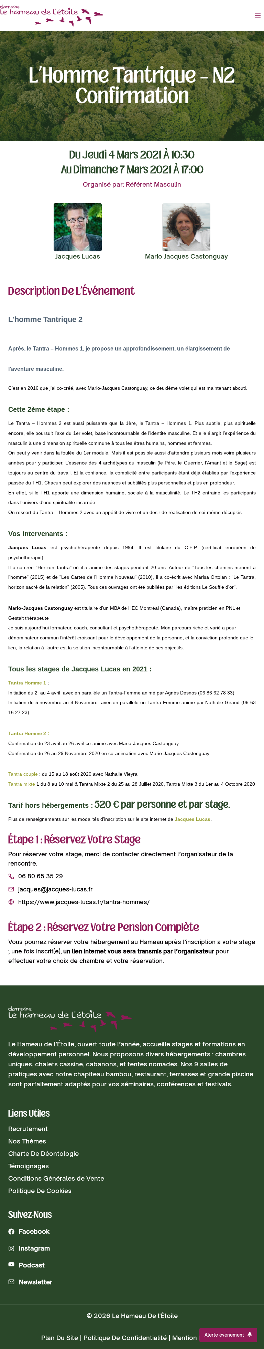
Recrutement (28, 1128)
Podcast (32, 1265)
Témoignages (28, 1166)
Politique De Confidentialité (125, 1337)
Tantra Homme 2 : (28, 733)
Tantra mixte (21, 784)
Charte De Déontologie (43, 1153)
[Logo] (70, 1019)
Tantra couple (23, 774)
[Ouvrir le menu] (257, 15)
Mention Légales (197, 1337)
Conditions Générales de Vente (56, 1178)
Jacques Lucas (192, 819)
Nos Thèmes (27, 1141)
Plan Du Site (59, 1337)
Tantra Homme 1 (27, 683)
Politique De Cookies (40, 1190)
